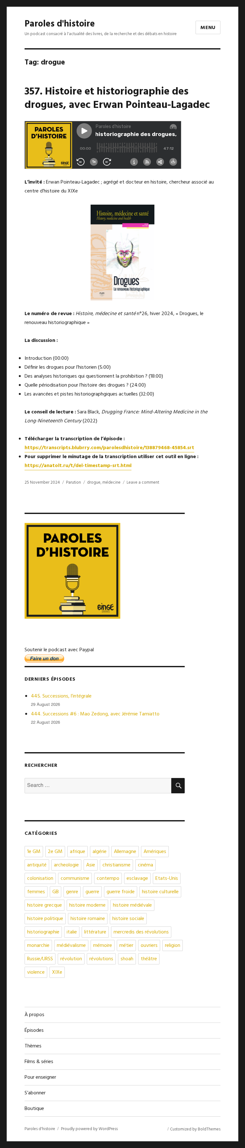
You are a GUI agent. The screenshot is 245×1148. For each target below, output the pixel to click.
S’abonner (35, 1093)
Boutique (34, 1109)
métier (126, 945)
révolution (71, 959)
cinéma (145, 865)
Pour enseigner (40, 1077)
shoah (127, 959)
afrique (77, 852)
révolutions (101, 959)
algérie (100, 852)
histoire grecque (44, 905)
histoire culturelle (160, 892)
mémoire (102, 945)
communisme (75, 878)
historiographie (43, 932)
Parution (73, 482)
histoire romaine (88, 919)
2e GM (55, 852)
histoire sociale (128, 919)
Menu (208, 28)
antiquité (37, 865)
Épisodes (34, 1030)
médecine (111, 482)
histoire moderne (87, 905)
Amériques (155, 852)
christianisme (116, 865)
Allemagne (125, 852)
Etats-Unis (166, 878)
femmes (36, 892)
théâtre (149, 959)
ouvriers (149, 945)
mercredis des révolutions (141, 932)
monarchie (38, 945)
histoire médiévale (132, 905)
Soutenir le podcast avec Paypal (59, 650)
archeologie (66, 865)
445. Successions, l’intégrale (61, 696)
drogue (93, 482)
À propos (34, 1015)
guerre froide (121, 892)
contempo (108, 878)
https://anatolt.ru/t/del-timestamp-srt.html (78, 466)
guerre (92, 892)
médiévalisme (71, 945)
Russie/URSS (40, 959)
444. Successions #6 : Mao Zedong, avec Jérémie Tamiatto (95, 714)
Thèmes (33, 1046)
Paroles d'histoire (60, 24)
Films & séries (39, 1062)
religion (172, 945)
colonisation (40, 878)
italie (72, 932)
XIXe (57, 972)
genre (72, 892)
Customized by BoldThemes (195, 1129)
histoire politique (45, 919)
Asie (90, 865)
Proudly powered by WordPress (89, 1129)
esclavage (137, 878)
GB (55, 892)
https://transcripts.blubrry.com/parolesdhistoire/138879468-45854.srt (109, 448)
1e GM (34, 852)
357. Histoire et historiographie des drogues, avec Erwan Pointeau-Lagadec (117, 98)
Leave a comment (143, 482)
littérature (95, 932)
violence (36, 972)
